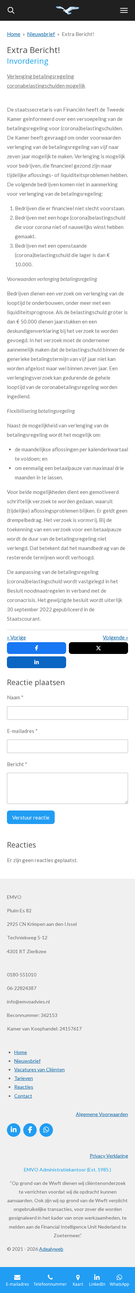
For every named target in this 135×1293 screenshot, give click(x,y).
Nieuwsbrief (41, 34)
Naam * (15, 697)
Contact (23, 1096)
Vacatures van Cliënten (39, 1069)
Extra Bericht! (78, 34)
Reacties (23, 1087)
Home (13, 34)
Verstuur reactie (31, 817)
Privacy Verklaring (109, 1156)
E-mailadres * (22, 731)
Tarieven (23, 1078)
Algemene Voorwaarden (102, 1114)
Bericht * (17, 764)
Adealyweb (51, 1249)
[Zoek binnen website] (11, 10)
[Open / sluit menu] (124, 10)
